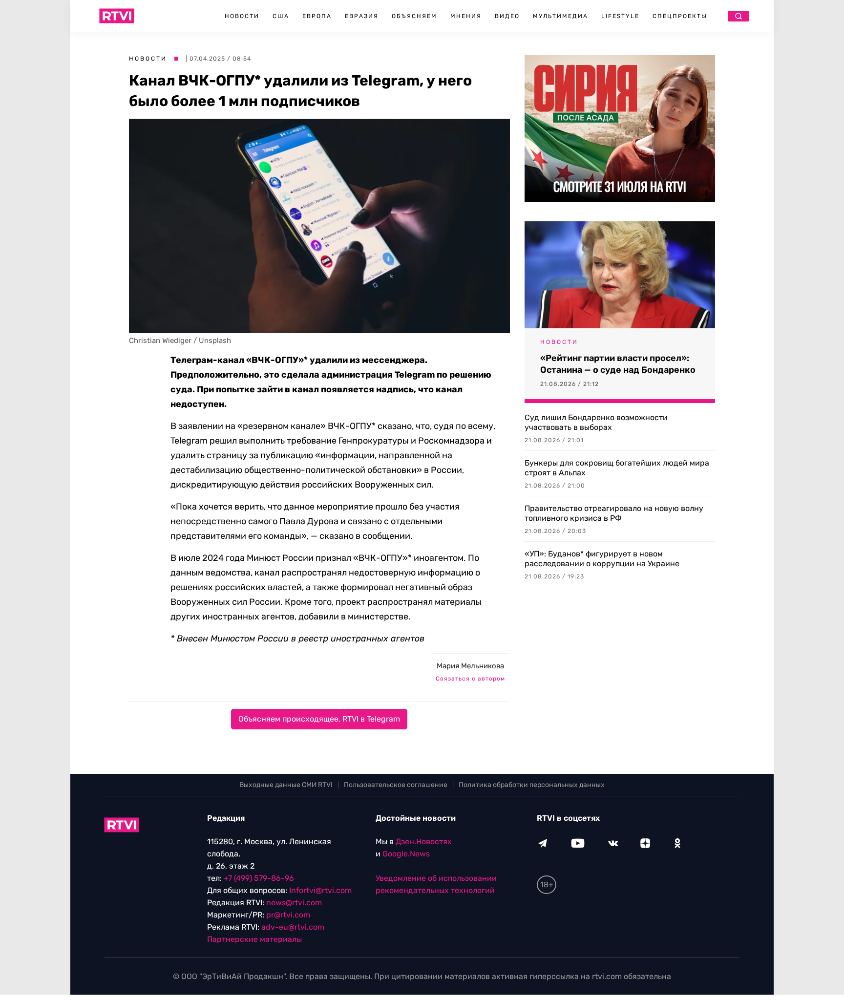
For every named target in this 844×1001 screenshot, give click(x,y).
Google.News (406, 853)
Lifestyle (620, 16)
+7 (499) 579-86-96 (259, 878)
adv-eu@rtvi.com (292, 927)
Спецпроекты (680, 16)
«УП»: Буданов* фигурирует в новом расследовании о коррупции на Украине (602, 558)
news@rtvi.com (294, 902)
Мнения (466, 16)
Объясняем (414, 16)
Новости (242, 16)
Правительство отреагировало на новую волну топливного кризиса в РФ (614, 513)
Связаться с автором (470, 678)
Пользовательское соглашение (395, 785)
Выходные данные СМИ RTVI (286, 785)
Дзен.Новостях (424, 841)
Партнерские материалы (254, 939)
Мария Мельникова (470, 665)
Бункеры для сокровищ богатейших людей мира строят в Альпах (617, 467)
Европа (317, 16)
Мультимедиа (560, 16)
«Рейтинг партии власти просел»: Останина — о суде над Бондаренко (618, 364)
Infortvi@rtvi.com (320, 890)
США (281, 16)
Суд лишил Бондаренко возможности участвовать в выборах (596, 422)
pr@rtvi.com (288, 914)
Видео (507, 16)
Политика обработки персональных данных (532, 785)
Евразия (362, 16)
